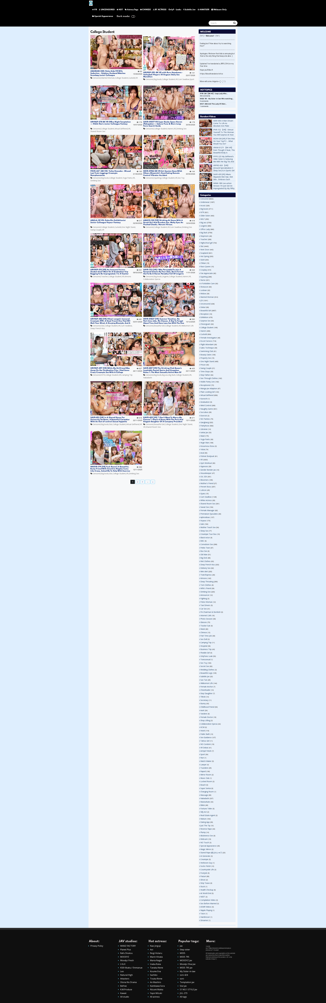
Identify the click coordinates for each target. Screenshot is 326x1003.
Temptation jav (187, 982)
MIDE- (183, 953)
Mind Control (205, 405)
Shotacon (204, 287)
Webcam (204, 839)
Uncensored (205, 304)
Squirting (157, 178)
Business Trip (206, 649)
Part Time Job (206, 636)
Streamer (204, 920)
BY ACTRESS (160, 10)
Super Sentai (205, 788)
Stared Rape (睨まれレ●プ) (211, 852)
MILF (202, 219)
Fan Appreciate (206, 273)
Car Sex (203, 608)
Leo (122, 971)
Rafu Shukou (126, 953)
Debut (203, 307)
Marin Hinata (156, 956)
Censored (97, 78)
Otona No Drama (128, 982)
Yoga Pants (127, 178)
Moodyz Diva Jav (187, 964)
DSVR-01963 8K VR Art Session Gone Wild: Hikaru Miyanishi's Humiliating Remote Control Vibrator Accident (162, 173)
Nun (202, 757)
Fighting (203, 598)
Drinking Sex (181, 128)
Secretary (204, 700)
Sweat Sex (204, 507)
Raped (203, 771)
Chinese (203, 632)
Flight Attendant (207, 344)
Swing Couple (95, 230)
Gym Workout (206, 463)
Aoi (151, 949)
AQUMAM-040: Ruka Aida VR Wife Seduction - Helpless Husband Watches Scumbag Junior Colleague (107, 73)
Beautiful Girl (159, 325)
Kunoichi (203, 398)
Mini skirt (204, 571)
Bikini (202, 805)
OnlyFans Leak (206, 656)
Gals (202, 524)
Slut (102, 325)
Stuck (202, 886)
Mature (203, 819)
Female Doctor (206, 717)
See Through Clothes (209, 378)
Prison (203, 364)
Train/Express (206, 575)
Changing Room (207, 791)
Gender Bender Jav (208, 470)
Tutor (202, 913)
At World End (205, 893)
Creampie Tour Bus (208, 534)
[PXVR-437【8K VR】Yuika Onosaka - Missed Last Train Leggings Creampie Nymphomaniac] (116, 152)
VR (95, 10)
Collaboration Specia (151, 279)
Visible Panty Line (207, 381)
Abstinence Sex (206, 835)
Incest (202, 205)
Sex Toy (181, 178)
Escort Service (206, 341)
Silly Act (203, 812)
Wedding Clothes (207, 669)
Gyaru (202, 493)
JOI (201, 300)
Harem (170, 128)
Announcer (204, 595)
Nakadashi (147, 377)
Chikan (203, 263)
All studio (124, 996)
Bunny (203, 703)
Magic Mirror (205, 849)
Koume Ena (155, 971)
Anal (202, 453)
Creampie (204, 859)
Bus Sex (203, 551)
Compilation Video (207, 900)
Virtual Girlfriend (121, 128)
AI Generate (205, 856)
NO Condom (205, 744)
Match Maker (205, 761)
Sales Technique (207, 348)
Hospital (203, 646)
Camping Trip (126, 375)
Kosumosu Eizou (207, 446)
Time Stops (205, 371)
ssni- (182, 978)
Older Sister (205, 215)
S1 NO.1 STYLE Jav (188, 989)
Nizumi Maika (156, 989)
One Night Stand (128, 227)
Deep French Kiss (97, 328)
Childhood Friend (207, 707)
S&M (202, 260)
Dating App (205, 822)
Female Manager (207, 510)
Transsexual (205, 659)
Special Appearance (103, 16)
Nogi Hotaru (156, 953)
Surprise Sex (205, 320)
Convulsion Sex (206, 544)
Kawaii (123, 993)
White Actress (206, 500)
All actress (155, 996)
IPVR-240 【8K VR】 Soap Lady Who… (214, 93)
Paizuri (203, 876)
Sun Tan (203, 680)
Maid (202, 436)
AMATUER (204, 10)
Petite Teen (205, 548)
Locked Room (206, 781)
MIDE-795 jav (186, 967)
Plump (203, 832)
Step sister (185, 949)
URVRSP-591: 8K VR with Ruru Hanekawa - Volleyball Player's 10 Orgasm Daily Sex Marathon (163, 75)
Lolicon (203, 490)
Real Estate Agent (207, 815)
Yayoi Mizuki (156, 993)
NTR (103, 375)
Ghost (202, 880)
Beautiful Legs (206, 673)
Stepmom (204, 236)
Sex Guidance (206, 737)
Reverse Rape (206, 829)
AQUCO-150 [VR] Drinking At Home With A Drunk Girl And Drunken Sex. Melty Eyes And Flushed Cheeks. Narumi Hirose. (163, 222)
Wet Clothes (205, 561)
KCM (202, 727)
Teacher (104, 276)
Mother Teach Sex (208, 527)
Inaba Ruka (155, 964)
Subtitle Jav (190, 10)
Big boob (157, 79)
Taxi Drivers (205, 605)
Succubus (204, 412)
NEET (202, 896)
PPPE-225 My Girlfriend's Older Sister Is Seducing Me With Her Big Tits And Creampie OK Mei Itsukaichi (223, 161)
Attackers (124, 978)
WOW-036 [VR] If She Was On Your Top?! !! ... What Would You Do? (224, 141)
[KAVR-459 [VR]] (169, 398)
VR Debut (204, 747)
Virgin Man (204, 442)
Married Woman (107, 78)
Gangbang (204, 422)
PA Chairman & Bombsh (210, 612)
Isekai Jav (204, 432)
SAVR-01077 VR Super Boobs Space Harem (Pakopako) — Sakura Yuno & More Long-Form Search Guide (162, 124)
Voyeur (203, 520)
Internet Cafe (205, 615)
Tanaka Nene (156, 967)
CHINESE (146, 10)
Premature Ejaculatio (209, 514)
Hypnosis (204, 466)
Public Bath (205, 734)
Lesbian (203, 290)
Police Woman (206, 602)
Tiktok (203, 696)
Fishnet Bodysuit (207, 456)
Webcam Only (220, 10)
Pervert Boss (205, 486)
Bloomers (204, 480)
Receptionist (205, 385)
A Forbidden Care (207, 283)
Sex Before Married (208, 903)
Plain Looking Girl (207, 392)
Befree (123, 986)
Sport (192, 79)
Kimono (128, 276)
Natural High (126, 975)
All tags (183, 996)
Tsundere (204, 768)
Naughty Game (206, 409)
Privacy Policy (96, 945)
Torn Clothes (205, 585)
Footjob (203, 873)
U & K (122, 964)
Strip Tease (205, 883)
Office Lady (205, 229)
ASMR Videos (205, 907)
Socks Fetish (205, 866)
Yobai (202, 449)
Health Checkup (206, 890)
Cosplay (203, 270)
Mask (202, 629)
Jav (181, 945)
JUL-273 (183, 993)
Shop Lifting (205, 720)
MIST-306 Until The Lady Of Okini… (213, 104)
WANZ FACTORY (128, 945)
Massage (204, 795)
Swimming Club (206, 351)
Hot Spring (204, 256)
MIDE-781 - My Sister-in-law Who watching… (217, 98)
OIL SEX (203, 476)
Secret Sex (204, 666)
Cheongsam (205, 324)
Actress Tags (132, 10)
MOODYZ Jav (186, 960)
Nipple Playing (206, 910)
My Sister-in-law (187, 971)
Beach (203, 785)
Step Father (205, 375)
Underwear (204, 202)
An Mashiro (155, 982)
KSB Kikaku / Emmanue (131, 967)
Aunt (202, 710)
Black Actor (205, 537)
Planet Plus (125, 949)
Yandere (203, 713)
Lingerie (165, 276)
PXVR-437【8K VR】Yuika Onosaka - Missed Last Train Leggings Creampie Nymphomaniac (110, 173)
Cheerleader (205, 690)
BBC (202, 541)
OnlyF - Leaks (174, 10)
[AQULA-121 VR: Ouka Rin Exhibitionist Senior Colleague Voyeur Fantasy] (116, 201)
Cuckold (131, 78)
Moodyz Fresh (127, 960)
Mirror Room (205, 774)
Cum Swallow (183, 79)
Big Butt (171, 375)
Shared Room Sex (97, 131)
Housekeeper (205, 473)
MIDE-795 (184, 956)
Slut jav (183, 986)
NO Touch (204, 842)
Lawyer (203, 764)
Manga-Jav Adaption (208, 388)
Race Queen (205, 266)
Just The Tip (205, 825)
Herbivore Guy (206, 863)
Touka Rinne (156, 978)
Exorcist (203, 415)
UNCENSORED (108, 10)
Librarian (204, 429)
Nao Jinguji (155, 945)
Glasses (203, 622)
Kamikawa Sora (157, 986)
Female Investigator (208, 337)
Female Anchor (206, 686)
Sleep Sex (204, 531)
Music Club (204, 778)
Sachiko (153, 975)
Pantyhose (204, 425)
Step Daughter (206, 693)
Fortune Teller (206, 808)
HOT (121, 10)
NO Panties (205, 419)
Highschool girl (206, 243)
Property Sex (205, 358)
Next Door (204, 249)
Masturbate (205, 802)
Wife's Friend (205, 588)
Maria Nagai (156, 960)
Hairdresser (205, 917)
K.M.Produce (126, 989)
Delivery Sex (205, 568)
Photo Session (206, 619)
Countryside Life (207, 869)
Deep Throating (206, 581)
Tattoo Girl (204, 741)
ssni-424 (184, 975)
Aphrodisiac (205, 517)
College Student (121, 78)
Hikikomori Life (187, 325)
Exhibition (204, 317)
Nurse (202, 280)
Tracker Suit (205, 625)
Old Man (203, 554)
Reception (204, 314)
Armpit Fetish (205, 751)
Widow (203, 293)
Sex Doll (203, 639)
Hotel (202, 730)
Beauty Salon (205, 354)
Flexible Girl (205, 652)
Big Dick (203, 558)
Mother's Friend (206, 483)
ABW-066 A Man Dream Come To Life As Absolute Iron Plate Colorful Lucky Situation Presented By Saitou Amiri (224, 126)
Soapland (204, 253)
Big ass (165, 375)
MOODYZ (124, 956)
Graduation (205, 402)
